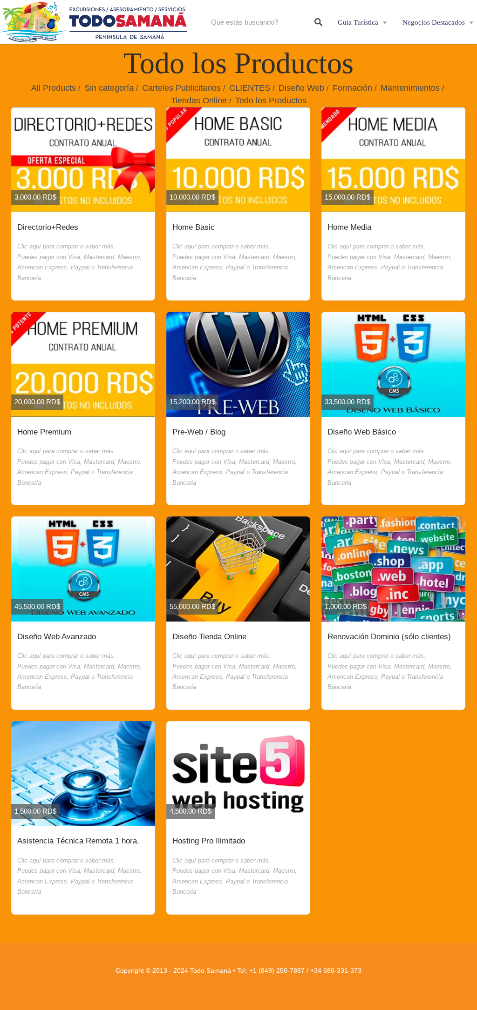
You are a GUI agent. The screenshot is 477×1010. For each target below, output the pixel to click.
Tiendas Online (199, 100)
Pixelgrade (284, 983)
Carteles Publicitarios (181, 88)
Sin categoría (109, 88)
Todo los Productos (271, 100)
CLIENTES (249, 88)
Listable (259, 983)
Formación (352, 88)
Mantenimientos (410, 88)
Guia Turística (358, 22)
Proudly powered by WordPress (211, 983)
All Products (53, 88)
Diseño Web (301, 88)
